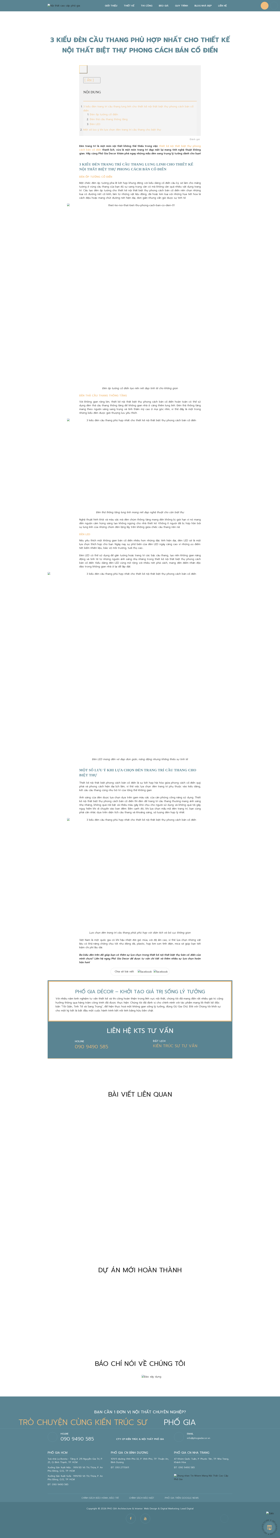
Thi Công (146, 5)
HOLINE (79, 1041)
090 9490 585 (91, 1046)
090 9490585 (264, 6)
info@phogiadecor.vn (198, 1438)
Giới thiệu (111, 5)
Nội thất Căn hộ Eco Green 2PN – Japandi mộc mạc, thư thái (187, 1342)
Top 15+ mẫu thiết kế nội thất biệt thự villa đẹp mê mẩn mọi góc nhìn (183, 1244)
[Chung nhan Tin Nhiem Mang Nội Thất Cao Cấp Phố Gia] (203, 1477)
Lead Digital (187, 1508)
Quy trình (181, 5)
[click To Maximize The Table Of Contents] (83, 69)
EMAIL (190, 1433)
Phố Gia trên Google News (182, 1498)
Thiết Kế (129, 5)
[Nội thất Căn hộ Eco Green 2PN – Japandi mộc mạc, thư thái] (187, 1309)
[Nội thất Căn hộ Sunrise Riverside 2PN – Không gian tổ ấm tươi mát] (93, 1309)
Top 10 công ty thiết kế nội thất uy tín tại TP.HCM (183, 1164)
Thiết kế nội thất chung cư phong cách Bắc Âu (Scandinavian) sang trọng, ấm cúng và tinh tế (86, 1166)
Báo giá (164, 5)
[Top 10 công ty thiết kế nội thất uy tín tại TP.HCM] (187, 1134)
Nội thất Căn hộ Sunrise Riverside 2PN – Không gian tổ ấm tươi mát (92, 1342)
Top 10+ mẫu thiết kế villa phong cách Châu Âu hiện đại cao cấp (90, 1244)
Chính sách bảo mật (141, 1498)
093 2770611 (122, 1467)
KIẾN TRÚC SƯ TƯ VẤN (175, 1046)
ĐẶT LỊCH (159, 1041)
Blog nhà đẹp (203, 5)
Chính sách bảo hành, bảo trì (100, 1498)
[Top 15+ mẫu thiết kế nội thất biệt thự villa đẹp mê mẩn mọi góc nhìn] (187, 1212)
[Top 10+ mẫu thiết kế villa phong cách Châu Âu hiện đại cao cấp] (93, 1212)
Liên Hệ (222, 5)
